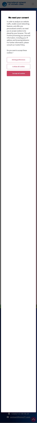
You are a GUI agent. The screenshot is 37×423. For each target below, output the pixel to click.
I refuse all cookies (18, 66)
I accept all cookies (18, 73)
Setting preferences (18, 60)
